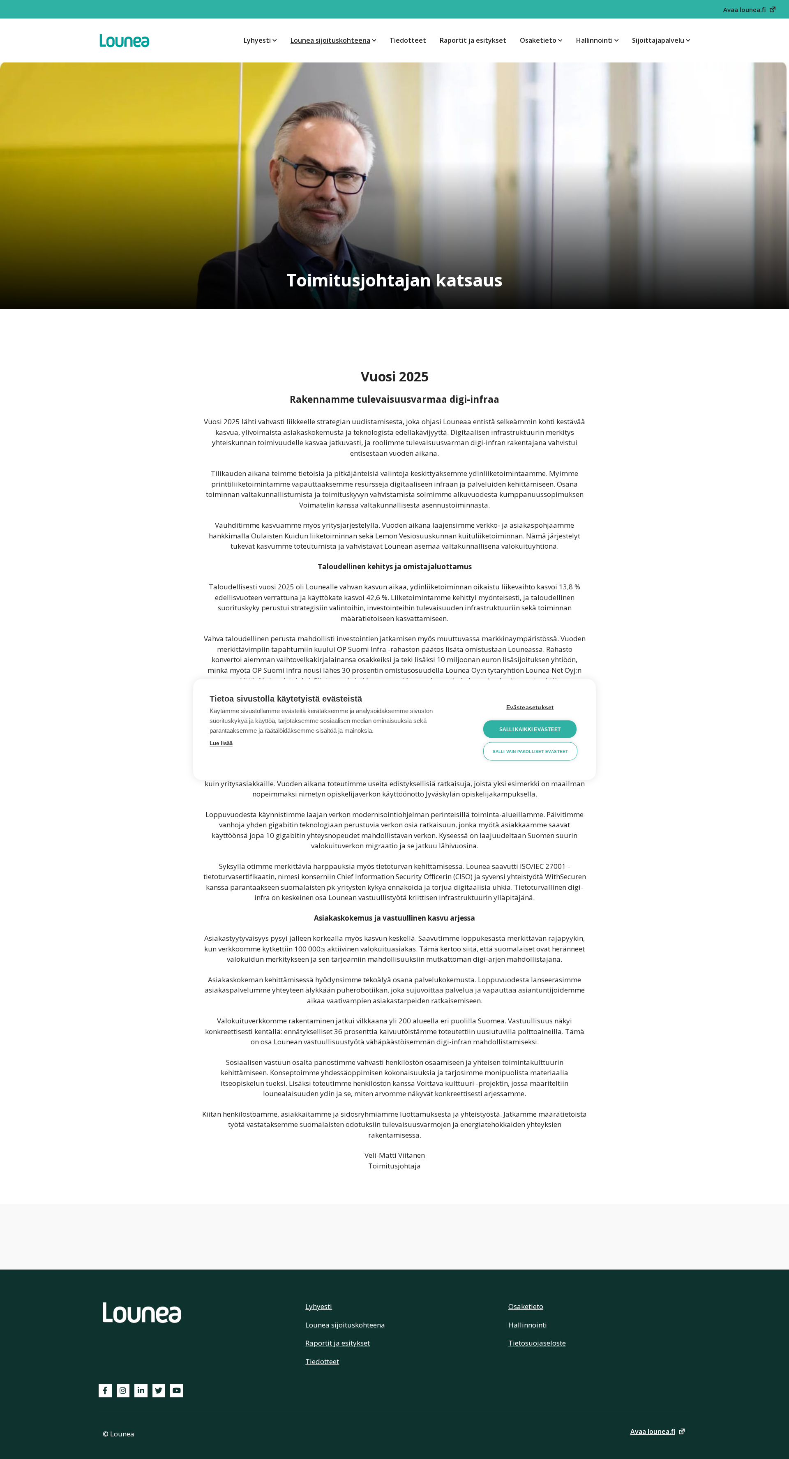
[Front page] (124, 40)
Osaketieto (538, 40)
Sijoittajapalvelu (658, 40)
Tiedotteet (408, 40)
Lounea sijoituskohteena (330, 40)
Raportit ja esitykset (473, 40)
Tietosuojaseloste (537, 1343)
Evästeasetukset (530, 707)
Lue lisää (221, 743)
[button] (750, 9)
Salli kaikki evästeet (530, 729)
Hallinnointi (594, 40)
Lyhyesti (257, 40)
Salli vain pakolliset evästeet (530, 751)
